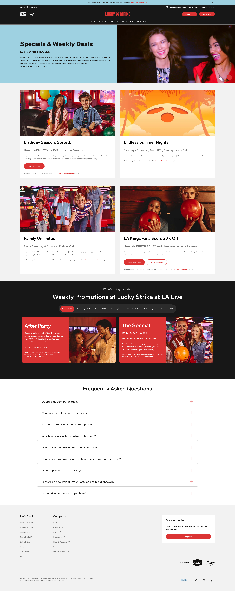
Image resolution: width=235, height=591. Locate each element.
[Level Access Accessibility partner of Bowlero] (184, 580)
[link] (189, 14)
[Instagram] (204, 580)
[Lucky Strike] (184, 562)
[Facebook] (196, 580)
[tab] (67, 309)
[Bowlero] (31, 14)
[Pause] (229, 77)
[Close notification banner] (213, 2)
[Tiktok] (212, 580)
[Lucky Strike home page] (117, 14)
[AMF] (23, 14)
